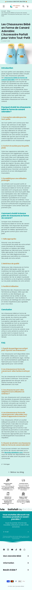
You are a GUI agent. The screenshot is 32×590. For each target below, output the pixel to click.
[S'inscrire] (28, 531)
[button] (4, 6)
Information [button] (8, 563)
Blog (8, 11)
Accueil (3, 11)
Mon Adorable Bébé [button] (12, 556)
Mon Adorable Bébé (18, 586)
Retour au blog (17, 472)
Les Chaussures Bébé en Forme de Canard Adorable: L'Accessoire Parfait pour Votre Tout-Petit (15, 14)
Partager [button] (7, 464)
